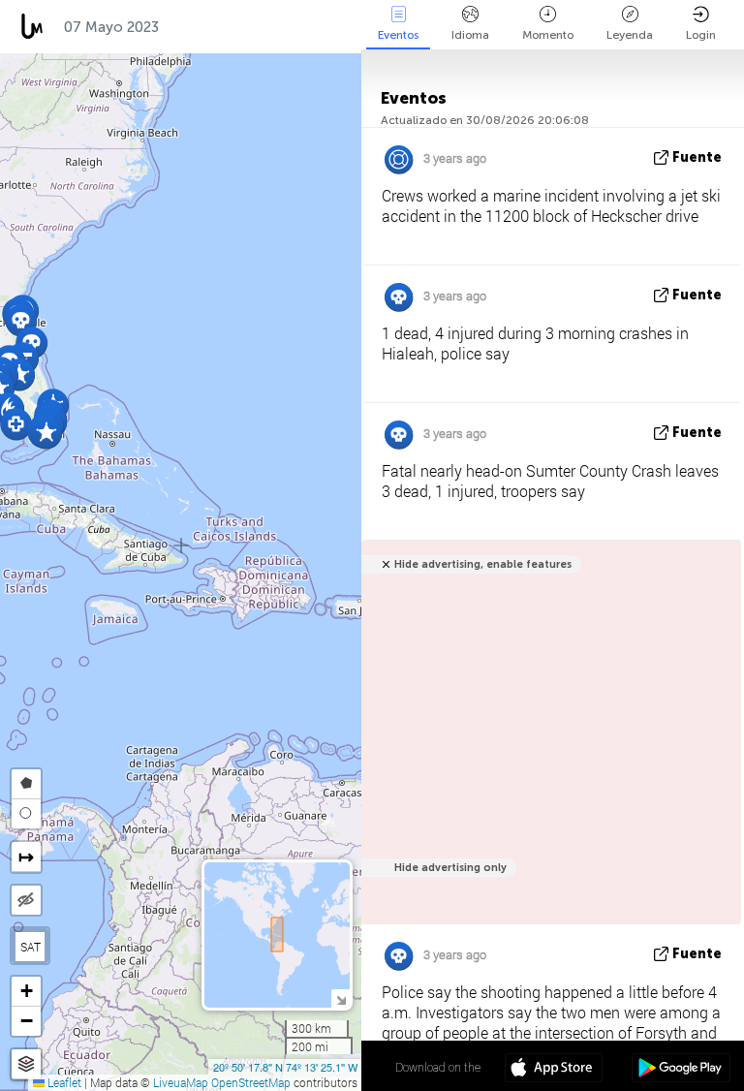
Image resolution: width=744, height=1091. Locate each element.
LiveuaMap (180, 1082)
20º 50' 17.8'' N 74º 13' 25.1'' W (285, 1067)
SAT (30, 946)
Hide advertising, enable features (483, 564)
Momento (548, 35)
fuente (697, 157)
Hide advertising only (450, 867)
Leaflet (63, 1082)
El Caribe (211, 27)
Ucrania (301, 27)
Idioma (470, 35)
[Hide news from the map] (26, 900)
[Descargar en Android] (680, 1069)
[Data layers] (26, 1064)
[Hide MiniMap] (340, 998)
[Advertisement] (548, 742)
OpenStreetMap (251, 1082)
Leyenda (629, 35)
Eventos (398, 35)
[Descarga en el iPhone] (554, 1069)
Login (701, 35)
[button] (21, 320)
